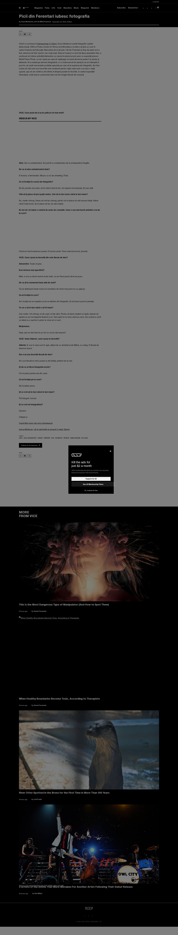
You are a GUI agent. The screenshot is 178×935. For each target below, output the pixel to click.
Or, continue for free (91, 490)
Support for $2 (91, 479)
